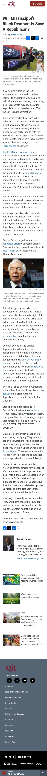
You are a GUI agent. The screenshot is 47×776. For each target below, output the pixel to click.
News (23, 613)
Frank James (16, 34)
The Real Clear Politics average (18, 152)
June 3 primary (33, 173)
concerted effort (11, 243)
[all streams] (43, 773)
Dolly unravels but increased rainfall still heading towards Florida (32, 578)
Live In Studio (10, 703)
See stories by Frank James (30, 558)
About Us (9, 720)
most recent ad (10, 250)
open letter (34, 410)
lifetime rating (10, 336)
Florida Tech (10, 736)
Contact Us (9, 725)
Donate (38, 4)
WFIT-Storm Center (13, 697)
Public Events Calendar (14, 714)
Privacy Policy (10, 742)
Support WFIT (10, 731)
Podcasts (9, 709)
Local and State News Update (17, 692)
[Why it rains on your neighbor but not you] (11, 598)
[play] (4, 772)
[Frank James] (8, 543)
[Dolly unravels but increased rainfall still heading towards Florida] (11, 579)
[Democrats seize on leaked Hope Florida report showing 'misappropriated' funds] (11, 640)
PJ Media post (10, 451)
